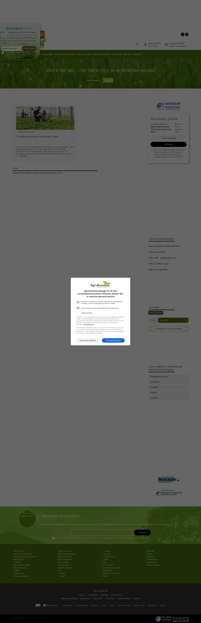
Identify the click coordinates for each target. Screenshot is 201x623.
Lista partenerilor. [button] (88, 324)
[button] (100, 313)
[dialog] (100, 311)
